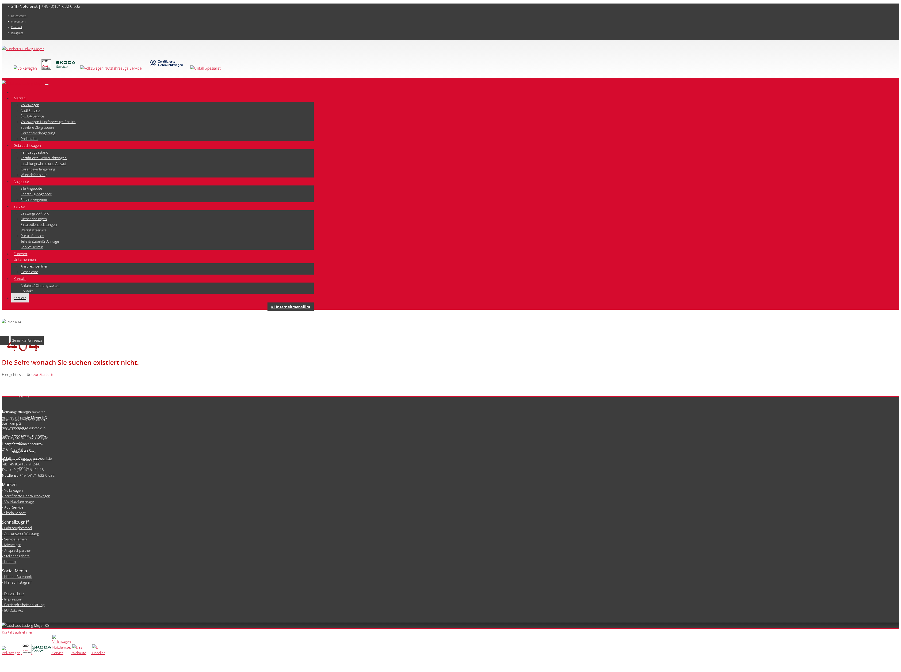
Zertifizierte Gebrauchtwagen (44, 157)
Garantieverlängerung (38, 133)
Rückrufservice (32, 235)
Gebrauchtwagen (27, 145)
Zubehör (20, 253)
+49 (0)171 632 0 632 (45, 6)
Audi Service (30, 110)
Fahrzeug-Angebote (36, 194)
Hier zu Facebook (18, 576)
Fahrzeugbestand (34, 152)
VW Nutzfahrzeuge (19, 501)
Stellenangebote (17, 556)
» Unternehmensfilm (290, 307)
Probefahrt (29, 138)
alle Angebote (31, 188)
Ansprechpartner (34, 266)
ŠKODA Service (32, 116)
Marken (20, 98)
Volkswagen (30, 104)
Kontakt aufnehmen (17, 632)
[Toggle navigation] (47, 84)
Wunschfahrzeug (34, 174)
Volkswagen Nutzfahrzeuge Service (48, 121)
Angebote (21, 181)
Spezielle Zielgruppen (37, 127)
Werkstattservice (33, 230)
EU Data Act (13, 610)
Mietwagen (12, 544)
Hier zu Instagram (18, 582)
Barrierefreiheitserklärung (24, 604)
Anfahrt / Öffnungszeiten (40, 285)
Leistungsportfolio (35, 213)
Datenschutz (18, 16)
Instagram (17, 32)
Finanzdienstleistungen (39, 224)
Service (19, 206)
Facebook (16, 27)
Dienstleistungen (34, 218)
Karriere (20, 297)
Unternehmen (25, 259)
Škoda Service (15, 512)
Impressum (17, 21)
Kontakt (20, 278)
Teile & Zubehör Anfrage (40, 241)
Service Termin (32, 247)
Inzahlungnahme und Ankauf (43, 163)
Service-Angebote (34, 199)
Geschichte (29, 271)
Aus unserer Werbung (21, 533)
